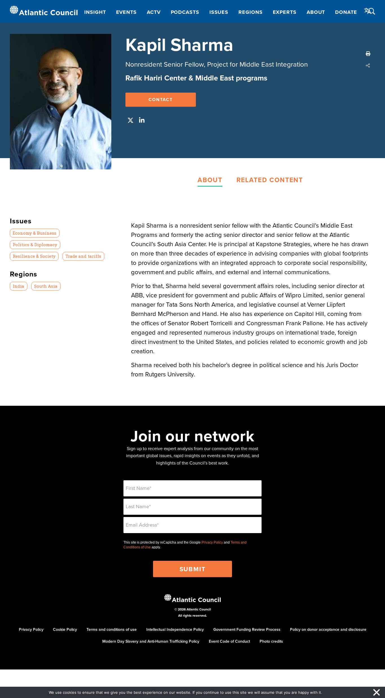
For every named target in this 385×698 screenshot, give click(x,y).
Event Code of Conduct (229, 641)
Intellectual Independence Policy (175, 629)
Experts (285, 12)
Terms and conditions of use (112, 629)
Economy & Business (34, 233)
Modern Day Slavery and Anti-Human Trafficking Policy (150, 641)
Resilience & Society (34, 256)
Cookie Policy (65, 629)
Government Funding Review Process (246, 629)
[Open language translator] (368, 11)
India (18, 286)
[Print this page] (368, 53)
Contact (161, 99)
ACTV (154, 12)
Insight (95, 12)
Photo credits (271, 641)
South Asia (45, 286)
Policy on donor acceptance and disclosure (328, 629)
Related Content (269, 179)
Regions (250, 12)
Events (126, 12)
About (316, 12)
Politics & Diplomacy (35, 244)
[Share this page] (368, 65)
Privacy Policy (212, 542)
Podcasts (185, 12)
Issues (218, 12)
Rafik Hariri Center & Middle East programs (196, 78)
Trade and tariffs (83, 256)
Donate (346, 12)
